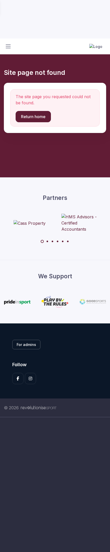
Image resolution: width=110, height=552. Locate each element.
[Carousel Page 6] (67, 241)
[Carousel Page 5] (62, 241)
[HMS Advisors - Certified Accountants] (80, 223)
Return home (33, 116)
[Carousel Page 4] (57, 241)
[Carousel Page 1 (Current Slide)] (42, 241)
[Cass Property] (30, 223)
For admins (26, 344)
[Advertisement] (55, 485)
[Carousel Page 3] (52, 241)
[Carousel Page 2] (47, 241)
